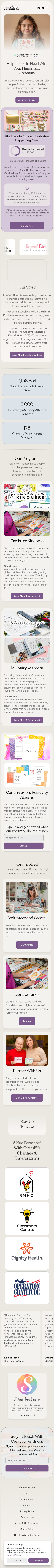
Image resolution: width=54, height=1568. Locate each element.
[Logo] (7, 7)
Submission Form (27, 1487)
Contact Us (27, 1499)
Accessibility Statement (27, 1523)
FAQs (27, 1493)
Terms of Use (27, 1517)
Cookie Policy (27, 1529)
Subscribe (27, 1468)
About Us (27, 1505)
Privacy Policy (27, 1511)
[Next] (50, 1338)
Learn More (33, 56)
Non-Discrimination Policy (27, 1535)
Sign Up (24, 845)
